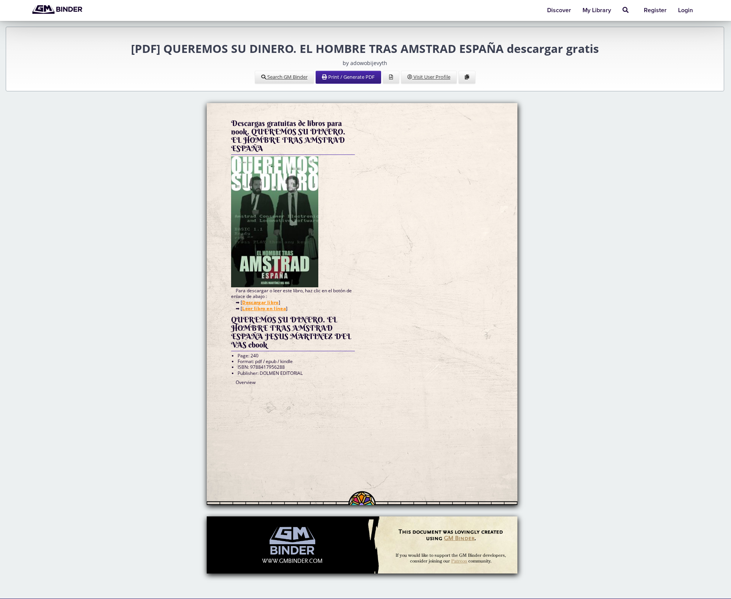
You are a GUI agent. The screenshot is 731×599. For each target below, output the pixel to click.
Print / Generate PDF (351, 76)
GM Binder (459, 538)
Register (655, 10)
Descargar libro (260, 302)
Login (685, 10)
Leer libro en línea (264, 308)
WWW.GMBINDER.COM (292, 561)
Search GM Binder (287, 76)
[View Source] (391, 77)
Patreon (459, 561)
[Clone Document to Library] (467, 77)
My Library (597, 10)
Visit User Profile (431, 76)
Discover (559, 10)
